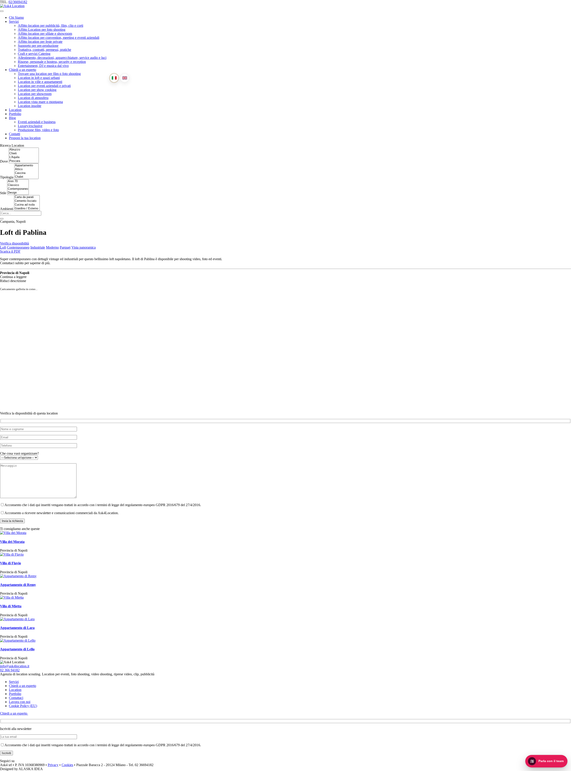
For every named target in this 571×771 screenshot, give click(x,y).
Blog (12, 118)
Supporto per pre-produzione (38, 45)
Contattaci (16, 698)
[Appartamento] (26, 165)
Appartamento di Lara (17, 628)
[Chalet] (26, 177)
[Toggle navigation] (2, 11)
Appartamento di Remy (18, 585)
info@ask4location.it (14, 666)
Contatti (14, 134)
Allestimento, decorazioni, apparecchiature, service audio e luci (62, 58)
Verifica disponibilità (14, 243)
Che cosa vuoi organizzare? (19, 453)
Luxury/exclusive (30, 126)
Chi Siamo (16, 17)
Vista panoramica (83, 247)
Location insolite (29, 106)
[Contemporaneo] (18, 189)
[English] (124, 77)
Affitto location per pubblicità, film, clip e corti (50, 25)
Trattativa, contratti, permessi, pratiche (44, 50)
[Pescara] (24, 161)
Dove (4, 161)
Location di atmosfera (33, 98)
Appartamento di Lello (17, 649)
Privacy (53, 765)
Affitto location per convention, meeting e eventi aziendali (58, 37)
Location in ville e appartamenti (40, 82)
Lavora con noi (19, 702)
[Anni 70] (18, 181)
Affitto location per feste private (40, 41)
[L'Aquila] (24, 157)
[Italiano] (114, 77)
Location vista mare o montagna (40, 102)
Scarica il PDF (10, 251)
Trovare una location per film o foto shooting (49, 74)
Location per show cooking (37, 90)
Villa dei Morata (12, 542)
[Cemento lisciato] (26, 201)
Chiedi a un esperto (22, 70)
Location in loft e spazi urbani (39, 78)
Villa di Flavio (10, 563)
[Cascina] (26, 173)
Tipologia (6, 177)
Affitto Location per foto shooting (41, 29)
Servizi (14, 21)
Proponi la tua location (25, 138)
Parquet (65, 247)
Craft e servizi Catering (34, 54)
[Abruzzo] (24, 150)
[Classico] (18, 185)
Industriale (37, 247)
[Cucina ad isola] (26, 205)
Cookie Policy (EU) (23, 706)
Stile (3, 193)
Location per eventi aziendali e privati (44, 86)
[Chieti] (24, 153)
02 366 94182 (10, 670)
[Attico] (26, 169)
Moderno (52, 247)
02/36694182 (17, 2)
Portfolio (15, 114)
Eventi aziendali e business (37, 122)
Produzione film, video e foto (38, 130)
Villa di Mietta (10, 606)
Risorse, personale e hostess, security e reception (52, 62)
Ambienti (6, 209)
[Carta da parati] (26, 197)
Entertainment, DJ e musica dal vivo (43, 66)
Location (15, 110)
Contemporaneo (18, 247)
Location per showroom (35, 94)
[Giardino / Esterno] (26, 208)
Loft (3, 247)
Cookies (67, 765)
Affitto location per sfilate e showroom (45, 33)
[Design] (18, 193)
